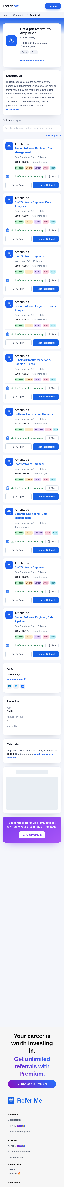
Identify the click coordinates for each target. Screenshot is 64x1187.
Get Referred (14, 1119)
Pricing (11, 1169)
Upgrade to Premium (34, 1084)
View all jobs (52, 135)
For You (16, 1125)
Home (6, 15)
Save (53, 176)
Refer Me (29, 1100)
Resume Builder (16, 1157)
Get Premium (34, 834)
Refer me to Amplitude (32, 60)
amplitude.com (15, 679)
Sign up (53, 6)
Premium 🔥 (14, 1173)
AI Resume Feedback (19, 1151)
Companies (19, 15)
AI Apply (20, 185)
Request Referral (46, 185)
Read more (12, 109)
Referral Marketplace (19, 1131)
